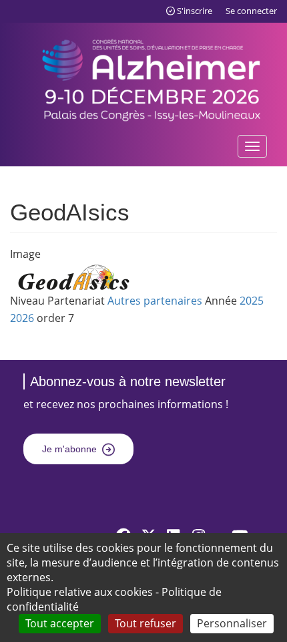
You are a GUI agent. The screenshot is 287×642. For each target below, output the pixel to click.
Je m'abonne (69, 449)
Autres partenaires (154, 300)
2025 (252, 300)
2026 (22, 318)
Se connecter (251, 11)
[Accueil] (151, 77)
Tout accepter (59, 623)
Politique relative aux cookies (80, 592)
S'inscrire (194, 11)
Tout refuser (145, 623)
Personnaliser (232, 623)
